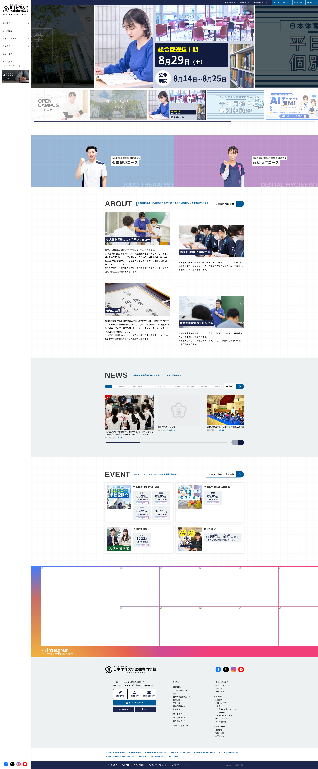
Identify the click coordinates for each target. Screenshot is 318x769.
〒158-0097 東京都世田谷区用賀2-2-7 (128, 682)
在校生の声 (219, 691)
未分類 (217, 386)
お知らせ (122, 386)
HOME (176, 682)
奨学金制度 (221, 712)
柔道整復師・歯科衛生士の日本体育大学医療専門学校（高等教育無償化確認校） (15, 9)
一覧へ (229, 386)
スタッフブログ (160, 386)
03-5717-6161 (123, 685)
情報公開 (176, 700)
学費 (218, 706)
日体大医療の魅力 (224, 203)
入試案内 (218, 700)
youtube (25, 764)
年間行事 (218, 688)
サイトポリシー (177, 765)
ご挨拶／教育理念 (180, 691)
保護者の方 (245, 2)
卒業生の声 (219, 736)
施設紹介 (176, 709)
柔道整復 (190, 386)
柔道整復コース (179, 718)
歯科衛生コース (179, 721)
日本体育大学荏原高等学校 (155, 752)
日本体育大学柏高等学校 (228, 752)
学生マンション (221, 719)
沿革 (175, 694)
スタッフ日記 (138, 765)
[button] (241, 442)
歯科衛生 (204, 386)
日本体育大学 (134, 752)
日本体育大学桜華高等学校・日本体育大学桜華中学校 (192, 752)
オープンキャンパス (139, 386)
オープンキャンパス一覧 (221, 474)
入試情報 (176, 386)
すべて (108, 386)
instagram (18, 764)
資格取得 (218, 730)
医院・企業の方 (261, 2)
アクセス (176, 703)
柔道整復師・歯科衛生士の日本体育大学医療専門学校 (130, 669)
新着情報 (125, 765)
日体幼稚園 (173, 756)
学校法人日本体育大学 (114, 752)
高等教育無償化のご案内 (226, 709)
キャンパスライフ (222, 685)
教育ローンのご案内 (224, 715)
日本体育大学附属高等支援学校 (151, 756)
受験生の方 (231, 2)
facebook (6, 764)
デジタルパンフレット (10, 66)
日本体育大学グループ (181, 697)
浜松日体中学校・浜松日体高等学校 (120, 756)
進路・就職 (219, 733)
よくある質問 (7, 62)
